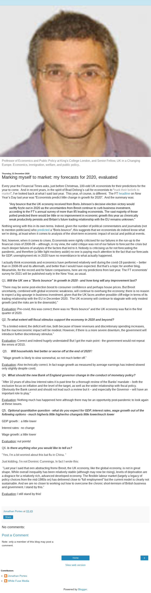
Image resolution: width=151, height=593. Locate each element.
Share (8, 517)
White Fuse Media (18, 580)
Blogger (82, 589)
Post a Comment (15, 535)
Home (76, 558)
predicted (43, 230)
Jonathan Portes (17, 575)
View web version (75, 564)
